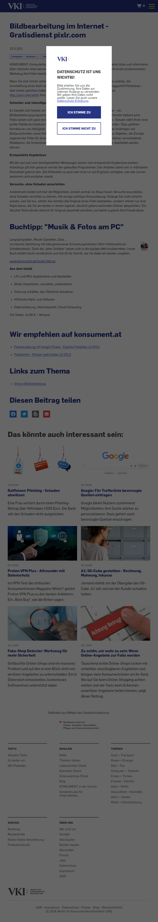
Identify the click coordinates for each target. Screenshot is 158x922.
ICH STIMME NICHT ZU (79, 128)
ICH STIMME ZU (79, 112)
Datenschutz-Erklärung (72, 101)
